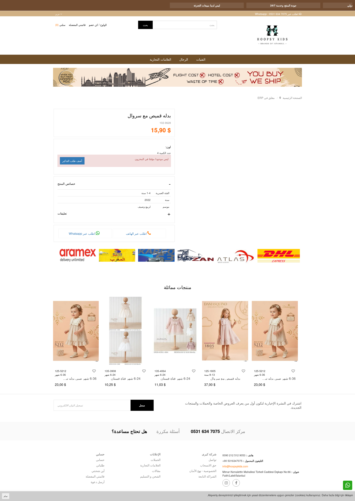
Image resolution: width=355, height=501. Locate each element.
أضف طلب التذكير (72, 161)
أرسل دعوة (97, 482)
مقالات (156, 471)
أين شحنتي (98, 471)
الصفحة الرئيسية (292, 98)
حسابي (100, 460)
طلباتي (100, 465)
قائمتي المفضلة (77, 25)
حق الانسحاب (208, 465)
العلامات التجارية (150, 465)
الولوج (103, 25)
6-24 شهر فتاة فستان (177, 378)
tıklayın (349, 495)
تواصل (212, 460)
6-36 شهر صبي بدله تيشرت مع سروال (280, 378)
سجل (142, 405)
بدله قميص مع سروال (228, 378)
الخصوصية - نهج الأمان (202, 471)
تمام (6, 495)
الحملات (155, 460)
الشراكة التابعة (207, 476)
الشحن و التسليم (150, 476)
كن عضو (93, 25)
